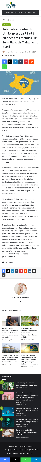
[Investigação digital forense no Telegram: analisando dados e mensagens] (8, 411)
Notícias (12, 20)
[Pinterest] (21, 271)
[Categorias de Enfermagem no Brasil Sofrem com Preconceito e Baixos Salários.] (30, 321)
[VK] (29, 271)
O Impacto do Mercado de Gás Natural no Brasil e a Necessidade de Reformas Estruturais (10, 358)
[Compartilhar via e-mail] (34, 271)
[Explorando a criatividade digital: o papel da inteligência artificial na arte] (8, 433)
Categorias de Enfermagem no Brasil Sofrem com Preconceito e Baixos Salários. (29, 332)
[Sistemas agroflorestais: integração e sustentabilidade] (8, 386)
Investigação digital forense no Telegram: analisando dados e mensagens (27, 410)
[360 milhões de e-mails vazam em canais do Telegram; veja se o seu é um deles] (8, 422)
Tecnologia (30, 453)
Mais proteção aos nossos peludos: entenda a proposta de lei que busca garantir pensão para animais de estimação (27, 397)
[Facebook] (3, 271)
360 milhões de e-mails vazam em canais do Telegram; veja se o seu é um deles (27, 421)
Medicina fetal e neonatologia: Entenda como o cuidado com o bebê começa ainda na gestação (10, 332)
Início (6, 20)
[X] (8, 271)
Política (22, 453)
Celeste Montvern (11, 52)
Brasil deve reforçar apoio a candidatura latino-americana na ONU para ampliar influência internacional (29, 359)
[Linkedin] (12, 271)
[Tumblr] (16, 271)
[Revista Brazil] (11, 5)
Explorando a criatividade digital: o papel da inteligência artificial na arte (26, 432)
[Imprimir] (3, 275)
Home (9, 453)
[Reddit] (25, 271)
